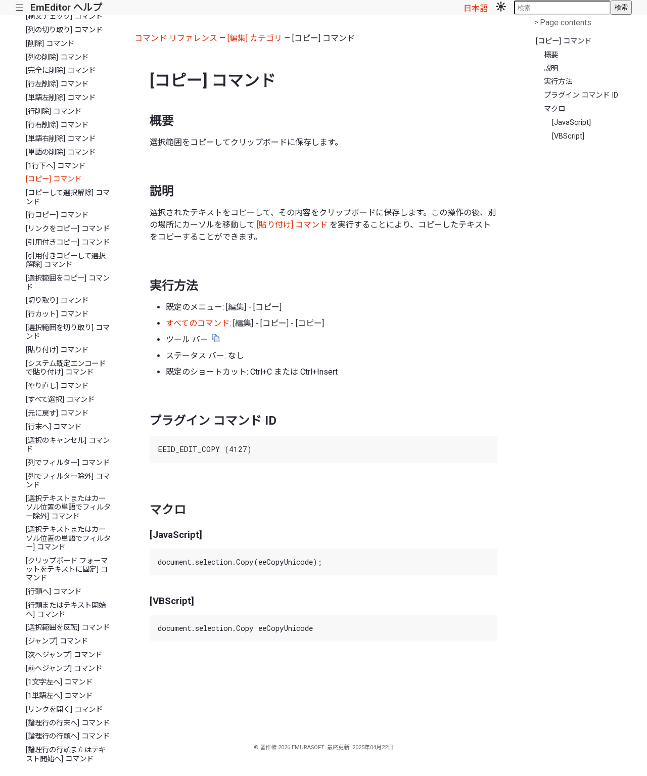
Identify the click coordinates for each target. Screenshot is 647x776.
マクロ (554, 109)
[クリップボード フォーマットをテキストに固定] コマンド (67, 570)
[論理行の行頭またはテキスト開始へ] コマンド (66, 754)
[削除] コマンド (50, 43)
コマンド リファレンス (175, 38)
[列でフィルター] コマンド (68, 463)
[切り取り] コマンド (57, 300)
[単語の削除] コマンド (61, 152)
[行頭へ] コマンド (53, 591)
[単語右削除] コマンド (61, 138)
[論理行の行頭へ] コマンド (68, 736)
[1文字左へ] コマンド (59, 682)
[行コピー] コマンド (57, 215)
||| (19, 8)
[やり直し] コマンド (57, 386)
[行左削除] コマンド (57, 84)
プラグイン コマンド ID (581, 95)
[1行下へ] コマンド (55, 166)
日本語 (476, 8)
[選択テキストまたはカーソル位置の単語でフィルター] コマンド (68, 538)
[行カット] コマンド (57, 314)
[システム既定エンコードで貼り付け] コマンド (66, 368)
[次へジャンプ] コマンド (64, 655)
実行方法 (558, 81)
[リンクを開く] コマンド (64, 709)
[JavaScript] (571, 122)
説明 (551, 68)
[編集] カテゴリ (254, 38)
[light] (501, 8)
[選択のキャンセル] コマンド (68, 444)
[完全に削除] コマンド (61, 70)
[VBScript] (568, 136)
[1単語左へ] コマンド (59, 696)
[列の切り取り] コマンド (64, 30)
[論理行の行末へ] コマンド (68, 723)
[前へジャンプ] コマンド (64, 668)
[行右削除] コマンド (57, 125)
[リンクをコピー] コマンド (68, 228)
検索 (621, 7)
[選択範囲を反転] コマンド (68, 627)
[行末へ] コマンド (53, 427)
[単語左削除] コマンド (61, 98)
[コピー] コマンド (53, 179)
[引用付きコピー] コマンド (68, 242)
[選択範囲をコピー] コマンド (68, 282)
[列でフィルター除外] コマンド (68, 480)
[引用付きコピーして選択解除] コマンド (66, 260)
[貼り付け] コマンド (57, 350)
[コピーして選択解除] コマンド (68, 197)
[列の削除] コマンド (57, 57)
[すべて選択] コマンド (60, 399)
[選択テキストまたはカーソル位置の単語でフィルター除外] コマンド (68, 507)
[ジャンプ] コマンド (57, 641)
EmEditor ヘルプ (66, 7)
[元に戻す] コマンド (57, 413)
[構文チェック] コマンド (64, 16)
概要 (551, 55)
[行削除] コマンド (53, 111)
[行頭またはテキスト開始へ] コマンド (66, 609)
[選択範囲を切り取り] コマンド (68, 332)
